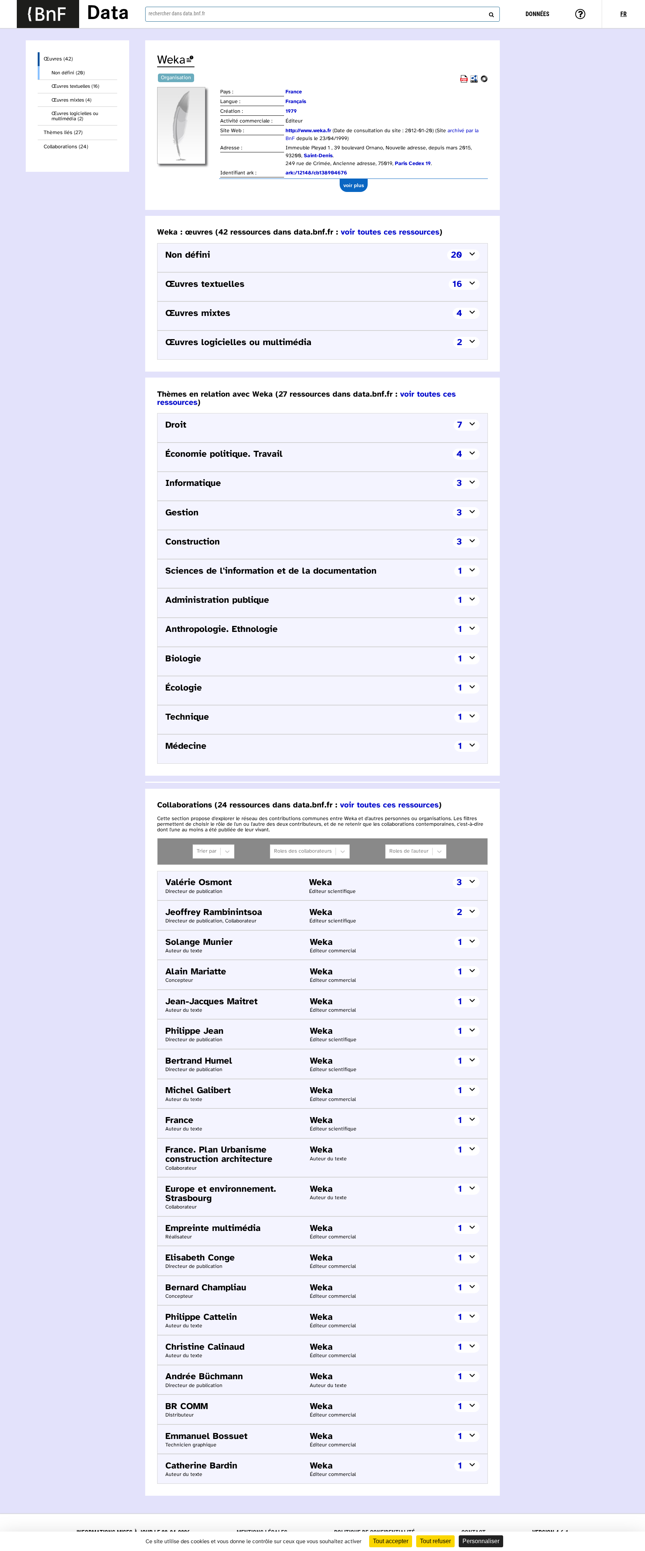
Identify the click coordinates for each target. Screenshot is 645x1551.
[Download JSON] (484, 81)
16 (457, 284)
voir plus (353, 185)
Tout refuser (435, 1541)
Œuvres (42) (58, 59)
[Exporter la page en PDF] (464, 81)
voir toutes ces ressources (390, 232)
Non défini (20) (68, 72)
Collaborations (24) (66, 147)
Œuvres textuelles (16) (75, 86)
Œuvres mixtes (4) (71, 100)
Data (108, 13)
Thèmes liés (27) (63, 133)
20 (456, 255)
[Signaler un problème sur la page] (190, 60)
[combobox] (322, 14)
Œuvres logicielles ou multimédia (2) (75, 116)
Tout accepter (390, 1541)
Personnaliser (480, 1541)
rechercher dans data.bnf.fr (177, 13)
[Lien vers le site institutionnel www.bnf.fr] (48, 14)
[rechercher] (490, 13)
